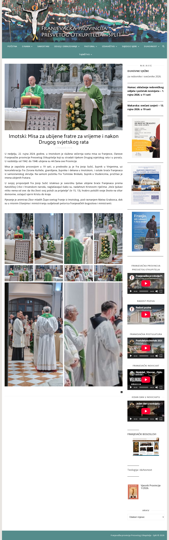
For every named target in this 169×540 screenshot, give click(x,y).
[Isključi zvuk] (156, 291)
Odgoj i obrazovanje (65, 46)
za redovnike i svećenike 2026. (144, 76)
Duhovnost (150, 46)
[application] (145, 283)
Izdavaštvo (108, 46)
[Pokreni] (131, 291)
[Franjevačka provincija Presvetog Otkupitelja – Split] (84, 21)
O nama (26, 46)
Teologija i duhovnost (139, 469)
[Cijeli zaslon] (161, 291)
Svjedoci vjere (129, 46)
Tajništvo (84, 54)
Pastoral (89, 46)
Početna (12, 46)
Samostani (43, 46)
